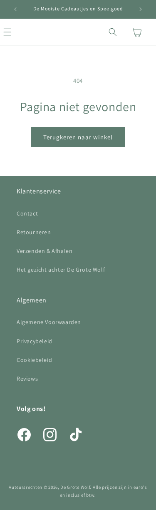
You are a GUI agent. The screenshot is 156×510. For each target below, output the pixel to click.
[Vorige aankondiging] (15, 9)
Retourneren (34, 232)
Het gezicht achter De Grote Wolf (61, 269)
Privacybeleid (34, 341)
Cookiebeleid (34, 360)
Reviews (27, 378)
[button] (16, 32)
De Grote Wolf (75, 487)
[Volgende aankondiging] (140, 9)
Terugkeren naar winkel (78, 137)
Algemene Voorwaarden (49, 322)
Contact (27, 213)
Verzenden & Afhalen (44, 251)
